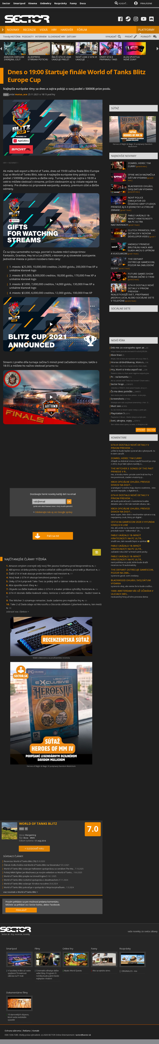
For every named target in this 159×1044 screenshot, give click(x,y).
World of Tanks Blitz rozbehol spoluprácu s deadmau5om (31, 879)
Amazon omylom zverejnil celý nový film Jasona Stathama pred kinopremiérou (52, 565)
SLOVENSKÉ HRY (56, 36)
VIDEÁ (44, 30)
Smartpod (19, 3)
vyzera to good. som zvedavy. (125, 575)
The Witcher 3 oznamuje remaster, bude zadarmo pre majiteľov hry (48, 600)
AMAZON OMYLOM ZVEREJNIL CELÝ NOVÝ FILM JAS (14, 59)
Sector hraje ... (118, 384)
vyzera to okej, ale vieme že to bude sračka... (132, 586)
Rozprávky (60, 3)
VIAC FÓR (151, 430)
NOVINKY (13, 30)
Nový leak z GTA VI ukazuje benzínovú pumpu (36, 577)
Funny (73, 3)
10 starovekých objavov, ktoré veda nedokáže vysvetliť (18, 1017)
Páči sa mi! (53, 536)
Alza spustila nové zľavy (23, 585)
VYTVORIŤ (140, 430)
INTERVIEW (41, 36)
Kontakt (35, 1030)
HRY (54, 30)
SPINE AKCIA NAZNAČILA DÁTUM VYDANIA (141, 176)
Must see (116, 405)
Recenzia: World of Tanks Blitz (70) (20, 861)
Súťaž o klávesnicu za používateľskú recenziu (51, 658)
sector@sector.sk (83, 1035)
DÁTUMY (71, 36)
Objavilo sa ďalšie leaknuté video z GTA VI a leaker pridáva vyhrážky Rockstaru (53, 589)
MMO (32, 837)
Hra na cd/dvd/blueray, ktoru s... (128, 362)
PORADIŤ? (146, 36)
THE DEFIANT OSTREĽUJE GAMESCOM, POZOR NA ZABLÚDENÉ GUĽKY (133, 263)
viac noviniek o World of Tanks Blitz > (20, 892)
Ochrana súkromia (13, 1030)
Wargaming (30, 835)
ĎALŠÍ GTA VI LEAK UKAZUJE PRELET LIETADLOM (61, 59)
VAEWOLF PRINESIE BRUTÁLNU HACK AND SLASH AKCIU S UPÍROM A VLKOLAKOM (132, 249)
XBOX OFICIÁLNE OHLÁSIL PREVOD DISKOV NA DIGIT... (130, 483)
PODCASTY (28, 36)
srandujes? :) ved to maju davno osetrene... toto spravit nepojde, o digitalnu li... (133, 489)
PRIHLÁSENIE (146, 3)
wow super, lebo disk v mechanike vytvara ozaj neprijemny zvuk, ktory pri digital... (133, 516)
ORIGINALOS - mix (129, 971)
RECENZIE (29, 30)
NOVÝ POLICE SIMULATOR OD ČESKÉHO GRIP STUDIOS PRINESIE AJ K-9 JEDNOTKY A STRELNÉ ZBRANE (133, 204)
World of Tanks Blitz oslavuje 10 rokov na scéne (26, 883)
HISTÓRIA (15, 36)
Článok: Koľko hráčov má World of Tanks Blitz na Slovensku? (32, 865)
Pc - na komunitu (119, 376)
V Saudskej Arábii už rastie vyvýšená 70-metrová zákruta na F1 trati (19, 973)
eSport (6, 94)
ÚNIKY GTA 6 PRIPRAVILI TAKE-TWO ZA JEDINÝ (109, 59)
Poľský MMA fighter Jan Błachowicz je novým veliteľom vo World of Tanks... (38, 872)
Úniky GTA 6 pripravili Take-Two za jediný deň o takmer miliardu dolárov (50, 581)
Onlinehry (45, 3)
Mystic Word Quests (73, 970)
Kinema (32, 3)
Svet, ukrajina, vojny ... (122, 420)
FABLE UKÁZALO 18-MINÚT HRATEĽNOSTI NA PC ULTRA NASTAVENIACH (131, 220)
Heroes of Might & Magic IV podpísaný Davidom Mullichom (51, 766)
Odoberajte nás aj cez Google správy (53, 512)
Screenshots (117, 398)
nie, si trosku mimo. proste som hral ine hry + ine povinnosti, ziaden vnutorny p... (132, 476)
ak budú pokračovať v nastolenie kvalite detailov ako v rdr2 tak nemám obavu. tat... (131, 502)
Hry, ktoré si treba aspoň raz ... (127, 369)
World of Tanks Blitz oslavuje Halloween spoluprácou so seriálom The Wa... (39, 868)
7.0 (92, 828)
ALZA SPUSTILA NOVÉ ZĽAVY (131, 58)
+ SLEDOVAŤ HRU (34, 848)
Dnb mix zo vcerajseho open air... (128, 347)
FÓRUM (82, 30)
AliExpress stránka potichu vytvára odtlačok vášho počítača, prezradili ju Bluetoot (54, 569)
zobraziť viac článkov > (17, 611)
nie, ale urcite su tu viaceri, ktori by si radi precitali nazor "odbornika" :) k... (130, 529)
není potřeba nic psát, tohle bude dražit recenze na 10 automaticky (129, 563)
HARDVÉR (67, 30)
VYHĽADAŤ (111, 36)
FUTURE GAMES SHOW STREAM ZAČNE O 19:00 (141, 275)
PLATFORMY (146, 30)
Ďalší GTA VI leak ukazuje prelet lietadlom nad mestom (41, 573)
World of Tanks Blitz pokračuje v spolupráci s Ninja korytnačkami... (35, 887)
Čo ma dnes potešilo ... (122, 391)
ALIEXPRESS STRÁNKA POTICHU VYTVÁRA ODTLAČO (38, 59)
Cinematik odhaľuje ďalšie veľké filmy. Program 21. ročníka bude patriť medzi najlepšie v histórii (47, 974)
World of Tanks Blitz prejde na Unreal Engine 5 (25, 876)
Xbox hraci (116, 354)
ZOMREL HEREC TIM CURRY (126, 458)
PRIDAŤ (129, 36)
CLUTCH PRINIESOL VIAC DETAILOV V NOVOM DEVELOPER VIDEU (141, 233)
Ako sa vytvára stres (101, 970)
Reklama (26, 1030)
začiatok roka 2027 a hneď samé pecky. (129, 551)
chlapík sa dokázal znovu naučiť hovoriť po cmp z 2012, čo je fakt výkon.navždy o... (133, 462)
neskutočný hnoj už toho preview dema (129, 596)
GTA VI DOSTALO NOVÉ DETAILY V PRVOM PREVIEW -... (130, 446)
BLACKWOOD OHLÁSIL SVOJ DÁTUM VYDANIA (140, 187)
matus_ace (21, 94)
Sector (6, 3)
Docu (83, 3)
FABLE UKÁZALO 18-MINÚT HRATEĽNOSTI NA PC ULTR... (126, 537)
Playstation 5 (118, 413)
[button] (51, 220)
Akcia (25, 837)
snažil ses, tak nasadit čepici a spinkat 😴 (130, 541)
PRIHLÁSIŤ (21, 910)
